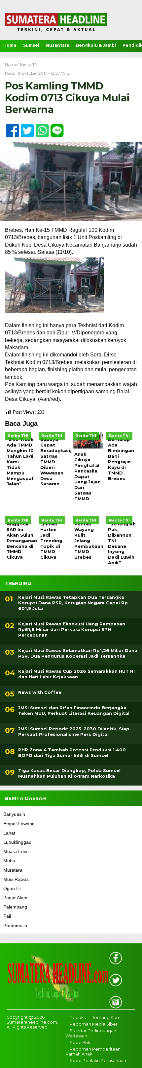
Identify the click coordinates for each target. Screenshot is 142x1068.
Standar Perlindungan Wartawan (90, 1033)
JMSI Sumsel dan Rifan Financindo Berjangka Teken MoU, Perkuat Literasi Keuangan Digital (73, 710)
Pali (7, 916)
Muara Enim (16, 851)
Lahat (9, 833)
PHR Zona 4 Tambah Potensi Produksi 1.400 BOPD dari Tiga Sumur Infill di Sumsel (72, 752)
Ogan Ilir (12, 888)
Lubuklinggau (17, 842)
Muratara (12, 870)
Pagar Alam (15, 897)
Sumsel (31, 45)
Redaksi (78, 1017)
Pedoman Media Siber (94, 1024)
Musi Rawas (16, 879)
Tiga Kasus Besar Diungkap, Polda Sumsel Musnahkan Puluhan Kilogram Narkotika (69, 773)
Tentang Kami (107, 1017)
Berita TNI (29, 64)
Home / (12, 64)
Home (10, 45)
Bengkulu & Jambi (96, 45)
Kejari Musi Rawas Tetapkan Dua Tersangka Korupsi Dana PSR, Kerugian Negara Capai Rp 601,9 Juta (73, 603)
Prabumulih (15, 925)
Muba (9, 860)
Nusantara (57, 45)
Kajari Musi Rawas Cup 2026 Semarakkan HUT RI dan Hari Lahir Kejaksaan (76, 673)
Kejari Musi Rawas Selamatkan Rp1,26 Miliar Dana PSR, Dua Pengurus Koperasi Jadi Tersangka (77, 653)
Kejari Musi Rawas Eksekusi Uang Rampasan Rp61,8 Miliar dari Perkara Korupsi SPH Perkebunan (71, 629)
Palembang (15, 907)
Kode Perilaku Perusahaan (98, 1060)
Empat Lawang (19, 823)
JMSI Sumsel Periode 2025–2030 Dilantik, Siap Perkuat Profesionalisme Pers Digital (73, 731)
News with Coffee (39, 692)
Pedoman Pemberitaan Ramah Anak (93, 1051)
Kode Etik (80, 1042)
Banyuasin (14, 814)
